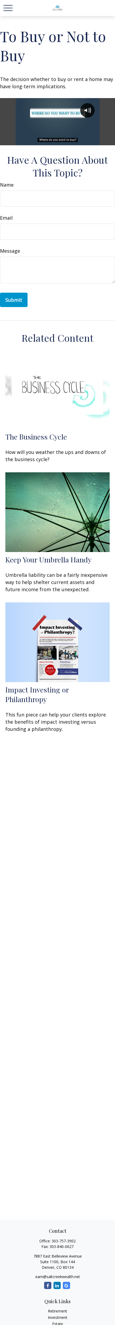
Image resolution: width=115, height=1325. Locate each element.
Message (10, 251)
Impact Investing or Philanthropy (37, 694)
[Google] (66, 1285)
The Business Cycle (36, 436)
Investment (57, 1317)
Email (6, 218)
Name (7, 185)
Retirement (57, 1311)
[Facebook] (47, 1285)
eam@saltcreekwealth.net (57, 1276)
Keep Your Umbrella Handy (48, 559)
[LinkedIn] (57, 1285)
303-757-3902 (64, 1240)
